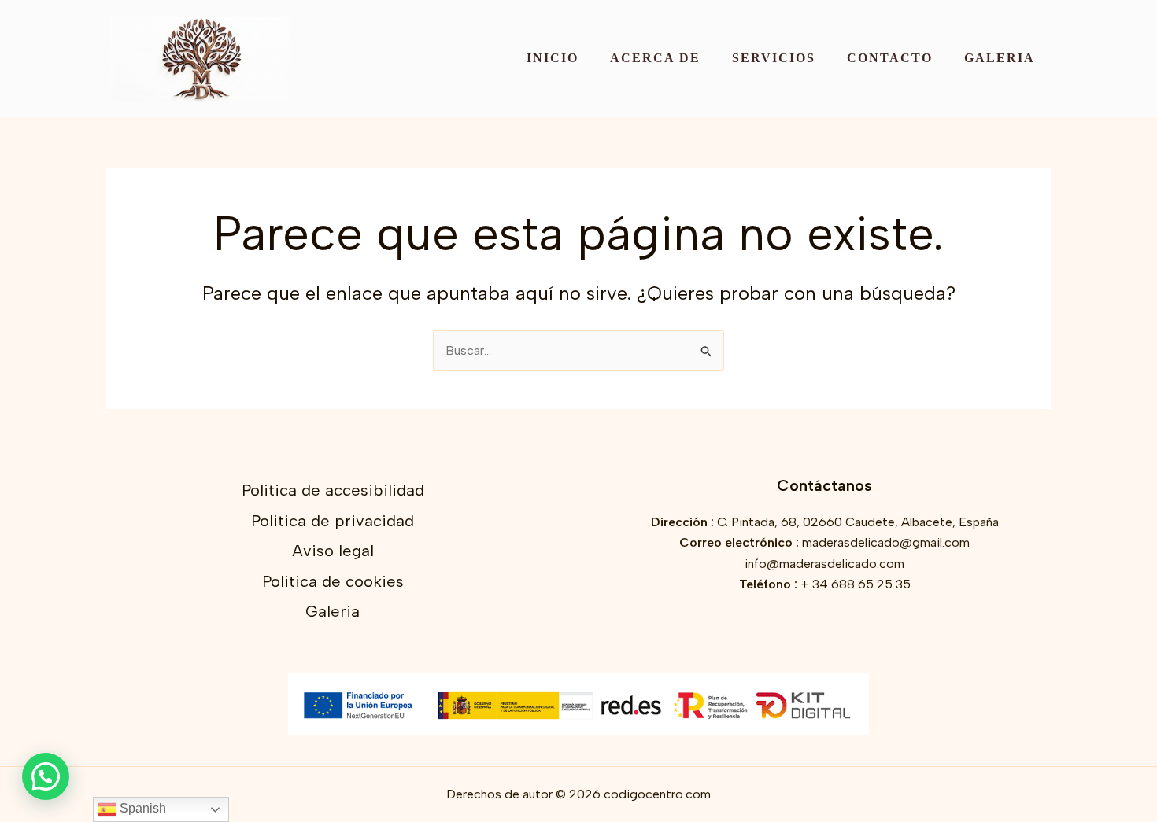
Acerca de (655, 58)
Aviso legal (333, 550)
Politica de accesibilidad (333, 490)
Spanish (141, 808)
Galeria (999, 58)
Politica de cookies (333, 581)
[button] (45, 776)
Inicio (552, 58)
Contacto (890, 58)
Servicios (773, 58)
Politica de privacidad (332, 520)
